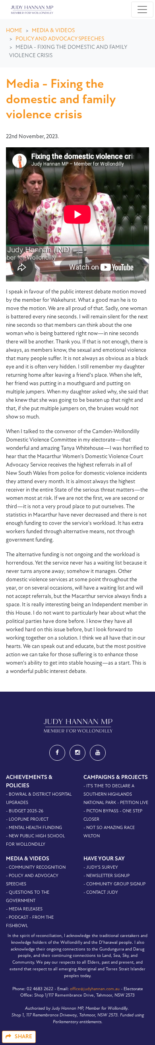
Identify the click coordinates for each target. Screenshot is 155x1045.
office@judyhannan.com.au (95, 989)
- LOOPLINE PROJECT (27, 819)
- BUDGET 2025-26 (24, 811)
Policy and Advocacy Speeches (59, 39)
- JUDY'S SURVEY (100, 868)
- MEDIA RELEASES (24, 909)
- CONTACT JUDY (100, 893)
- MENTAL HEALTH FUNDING (34, 828)
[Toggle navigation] (142, 9)
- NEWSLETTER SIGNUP (106, 876)
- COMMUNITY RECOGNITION (36, 868)
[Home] (31, 9)
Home (14, 31)
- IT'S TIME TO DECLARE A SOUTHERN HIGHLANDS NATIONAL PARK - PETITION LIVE (115, 794)
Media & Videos (53, 31)
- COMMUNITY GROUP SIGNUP (114, 884)
